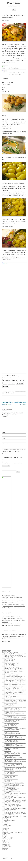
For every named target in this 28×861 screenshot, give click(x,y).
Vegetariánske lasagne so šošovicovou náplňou (16, 807)
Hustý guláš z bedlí (9, 664)
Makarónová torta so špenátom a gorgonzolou (15, 701)
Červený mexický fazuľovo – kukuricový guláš (12, 597)
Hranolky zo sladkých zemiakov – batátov (14, 676)
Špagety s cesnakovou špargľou (12, 709)
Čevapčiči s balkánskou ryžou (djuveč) (13, 655)
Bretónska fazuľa (8, 769)
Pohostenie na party (8, 833)
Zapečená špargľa (8, 777)
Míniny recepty (14, 3)
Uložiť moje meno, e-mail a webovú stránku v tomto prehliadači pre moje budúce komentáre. (13, 451)
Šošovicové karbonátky (10, 811)
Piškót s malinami (6, 595)
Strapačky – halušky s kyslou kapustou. (14, 669)
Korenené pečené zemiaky (11, 727)
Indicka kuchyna (7, 825)
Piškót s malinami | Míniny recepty (9, 620)
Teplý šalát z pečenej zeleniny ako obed (14, 785)
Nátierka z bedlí (8, 661)
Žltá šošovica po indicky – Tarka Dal (13, 757)
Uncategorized (6, 845)
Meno (3, 432)
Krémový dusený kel (9, 657)
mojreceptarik (5, 618)
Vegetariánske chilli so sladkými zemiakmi (14, 747)
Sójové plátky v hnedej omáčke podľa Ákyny (15, 767)
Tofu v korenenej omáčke (10, 703)
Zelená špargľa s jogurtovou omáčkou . (14, 783)
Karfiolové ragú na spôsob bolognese (13, 671)
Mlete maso (6, 828)
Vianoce (5, 849)
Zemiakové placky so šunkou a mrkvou (10, 604)
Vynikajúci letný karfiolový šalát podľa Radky (15, 808)
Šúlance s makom (8, 732)
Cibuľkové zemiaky (9, 773)
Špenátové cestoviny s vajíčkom (12, 733)
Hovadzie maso (7, 823)
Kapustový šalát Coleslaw (10, 744)
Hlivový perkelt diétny (9, 787)
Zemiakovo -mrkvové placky (11, 809)
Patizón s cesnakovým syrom (11, 804)
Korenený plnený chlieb (10, 725)
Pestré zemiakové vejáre (10, 716)
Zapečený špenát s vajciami (11, 741)
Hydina (5, 824)
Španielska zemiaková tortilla (11, 673)
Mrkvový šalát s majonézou (11, 675)
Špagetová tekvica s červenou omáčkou (14, 692)
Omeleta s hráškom (9, 796)
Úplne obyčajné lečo (9, 772)
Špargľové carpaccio (9, 712)
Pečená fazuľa (7, 749)
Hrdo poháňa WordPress (7, 858)
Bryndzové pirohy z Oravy (10, 724)
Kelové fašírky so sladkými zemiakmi (13, 668)
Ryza (4, 840)
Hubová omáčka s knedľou (11, 795)
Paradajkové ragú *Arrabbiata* (12, 752)
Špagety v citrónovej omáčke (11, 723)
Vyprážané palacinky (9, 776)
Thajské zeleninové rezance (11, 775)
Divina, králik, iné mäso (9, 820)
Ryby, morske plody (8, 837)
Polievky (5, 835)
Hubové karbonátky (9, 660)
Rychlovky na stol (7, 839)
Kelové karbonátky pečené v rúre (12, 803)
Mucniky (5, 829)
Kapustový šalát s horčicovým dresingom (14, 739)
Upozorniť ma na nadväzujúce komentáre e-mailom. (13, 458)
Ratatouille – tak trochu (10, 721)
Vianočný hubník (8, 756)
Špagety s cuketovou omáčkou (11, 696)
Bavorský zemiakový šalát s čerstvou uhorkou (15, 813)
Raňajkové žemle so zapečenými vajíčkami (14, 689)
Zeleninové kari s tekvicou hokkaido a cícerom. (16, 753)
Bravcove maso (7, 817)
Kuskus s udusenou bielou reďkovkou (13, 764)
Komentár (5, 416)
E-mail (3, 438)
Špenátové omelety (9, 799)
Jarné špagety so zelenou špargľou (13, 737)
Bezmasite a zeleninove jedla (10, 652)
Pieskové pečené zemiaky (10, 760)
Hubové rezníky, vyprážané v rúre (12, 667)
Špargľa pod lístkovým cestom (11, 729)
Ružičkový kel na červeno (10, 789)
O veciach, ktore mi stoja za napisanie (12, 832)
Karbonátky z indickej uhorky (11, 663)
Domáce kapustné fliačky (10, 740)
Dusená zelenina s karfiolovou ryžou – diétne (15, 680)
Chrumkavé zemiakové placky (11, 784)
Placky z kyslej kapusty (10, 659)
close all (9, 650)
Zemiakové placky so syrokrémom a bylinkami (15, 761)
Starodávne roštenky (16, 616)
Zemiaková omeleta (9, 705)
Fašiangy (5, 821)
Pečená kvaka (7, 751)
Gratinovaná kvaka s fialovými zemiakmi (14, 713)
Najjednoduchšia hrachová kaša (12, 788)
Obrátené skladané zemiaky (11, 748)
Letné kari (6, 695)
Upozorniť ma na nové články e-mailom (11, 463)
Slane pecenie (6, 844)
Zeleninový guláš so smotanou (12, 791)
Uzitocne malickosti (8, 847)
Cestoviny (5, 819)
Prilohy (5, 393)
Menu (14, 9)
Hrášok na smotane (9, 704)
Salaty (4, 841)
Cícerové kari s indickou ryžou (11, 731)
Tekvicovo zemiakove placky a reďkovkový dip (15, 719)
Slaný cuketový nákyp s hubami (12, 665)
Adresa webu (5, 444)
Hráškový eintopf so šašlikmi (11, 688)
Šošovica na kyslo (8, 780)
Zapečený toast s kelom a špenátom (13, 677)
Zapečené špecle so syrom (11, 779)
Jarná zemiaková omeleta (10, 736)
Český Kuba (7, 781)
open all (4, 650)
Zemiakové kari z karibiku (10, 685)
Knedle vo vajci (8, 792)
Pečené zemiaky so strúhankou (12, 755)
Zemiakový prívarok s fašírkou (11, 720)
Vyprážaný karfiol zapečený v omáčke (13, 687)
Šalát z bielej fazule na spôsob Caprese (14, 691)
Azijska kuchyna (7, 651)
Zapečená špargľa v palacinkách (12, 708)
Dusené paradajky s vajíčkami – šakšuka (14, 683)
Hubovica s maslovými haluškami (12, 805)
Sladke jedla (6, 843)
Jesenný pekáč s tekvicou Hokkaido (13, 763)
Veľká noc (5, 848)
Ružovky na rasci (8, 697)
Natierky (5, 831)
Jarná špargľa (7, 672)
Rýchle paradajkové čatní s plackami (13, 745)
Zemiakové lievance (9, 815)
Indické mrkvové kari (9, 765)
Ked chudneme (7, 827)
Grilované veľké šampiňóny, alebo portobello (15, 771)
